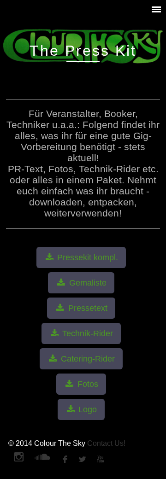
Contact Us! (106, 443)
